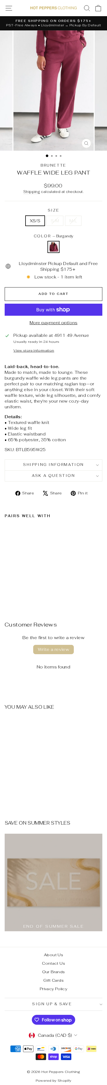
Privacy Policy (53, 988)
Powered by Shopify (54, 1080)
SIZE (53, 210)
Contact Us (53, 963)
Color (54, 236)
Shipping (31, 191)
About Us (53, 954)
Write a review (53, 649)
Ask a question (53, 475)
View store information (33, 350)
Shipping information (53, 464)
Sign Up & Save (52, 1004)
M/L (73, 220)
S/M (55, 220)
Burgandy (53, 246)
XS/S (35, 220)
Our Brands (53, 971)
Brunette (53, 165)
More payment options (54, 322)
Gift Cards (53, 980)
